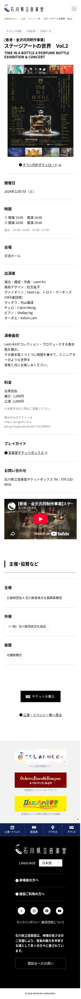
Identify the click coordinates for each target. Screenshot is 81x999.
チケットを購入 (43, 696)
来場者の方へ (10, 19)
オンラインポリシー (28, 922)
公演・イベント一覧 (30, 19)
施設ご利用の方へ (32, 893)
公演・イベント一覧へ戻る (42, 714)
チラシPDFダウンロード (40, 164)
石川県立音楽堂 (23, 8)
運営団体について (53, 922)
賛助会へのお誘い (41, 963)
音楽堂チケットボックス (26, 452)
